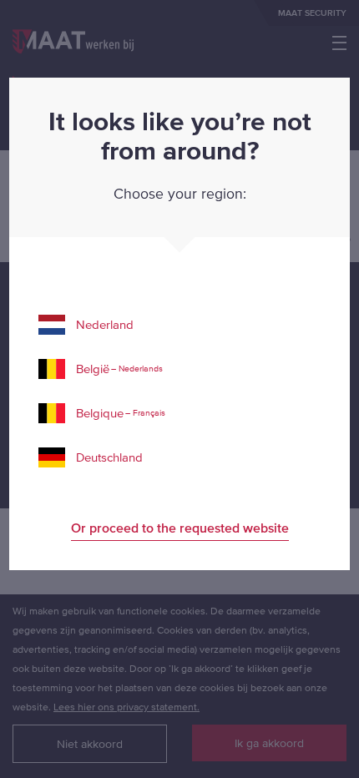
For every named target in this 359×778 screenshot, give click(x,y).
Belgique (120, 413)
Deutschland (109, 457)
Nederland (105, 324)
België (119, 368)
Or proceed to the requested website (180, 527)
